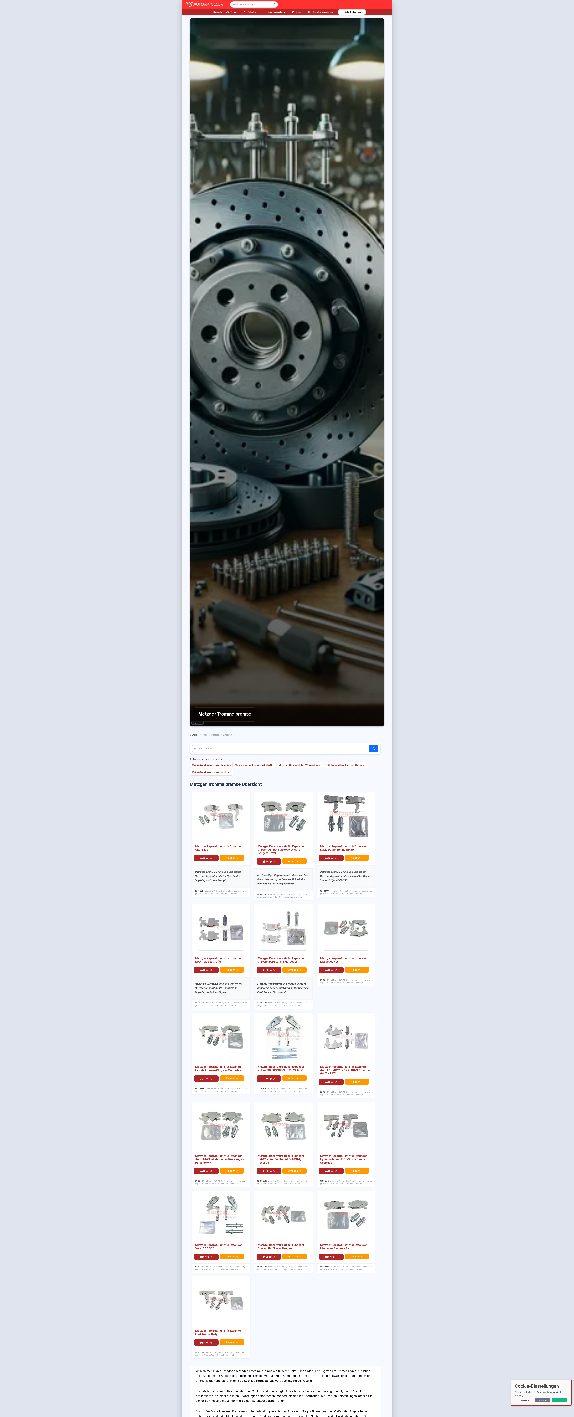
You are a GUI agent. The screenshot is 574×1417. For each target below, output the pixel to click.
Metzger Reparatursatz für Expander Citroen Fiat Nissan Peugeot (281, 1246)
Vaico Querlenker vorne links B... (254, 764)
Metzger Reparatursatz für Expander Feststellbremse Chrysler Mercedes (218, 1068)
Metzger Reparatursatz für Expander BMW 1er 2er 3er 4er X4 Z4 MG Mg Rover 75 (281, 1159)
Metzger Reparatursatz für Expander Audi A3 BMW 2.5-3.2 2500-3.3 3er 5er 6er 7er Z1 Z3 (345, 1070)
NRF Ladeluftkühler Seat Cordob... (346, 764)
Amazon (230, 857)
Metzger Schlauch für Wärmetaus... (299, 764)
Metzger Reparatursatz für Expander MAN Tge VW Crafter (218, 960)
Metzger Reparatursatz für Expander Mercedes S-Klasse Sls (343, 1246)
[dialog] (541, 1392)
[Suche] (274, 5)
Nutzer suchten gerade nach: (209, 759)
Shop (206, 858)
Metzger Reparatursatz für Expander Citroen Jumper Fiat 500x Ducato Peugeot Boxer (281, 850)
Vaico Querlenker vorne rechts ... (212, 772)
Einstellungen (524, 1400)
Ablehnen (542, 1400)
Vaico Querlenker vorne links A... (211, 764)
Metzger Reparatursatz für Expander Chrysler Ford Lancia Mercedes (281, 960)
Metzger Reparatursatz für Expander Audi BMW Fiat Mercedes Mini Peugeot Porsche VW (219, 1159)
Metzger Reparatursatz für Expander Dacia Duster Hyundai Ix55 (343, 848)
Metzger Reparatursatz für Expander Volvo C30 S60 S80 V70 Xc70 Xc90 (281, 1068)
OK (559, 1400)
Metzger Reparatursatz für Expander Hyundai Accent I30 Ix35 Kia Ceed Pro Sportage (344, 1159)
